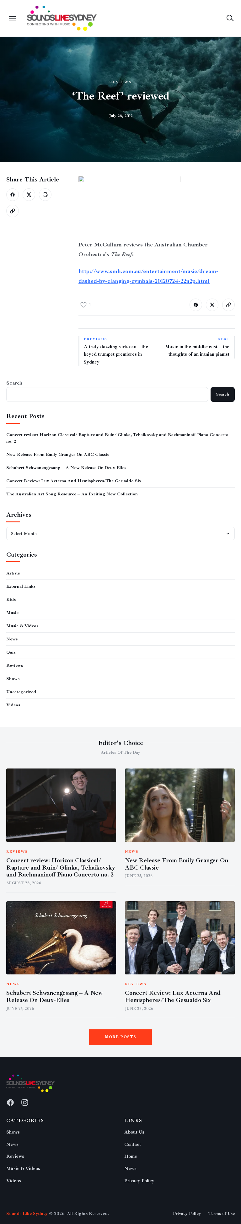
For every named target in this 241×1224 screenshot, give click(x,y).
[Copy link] (12, 211)
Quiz (11, 652)
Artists (13, 573)
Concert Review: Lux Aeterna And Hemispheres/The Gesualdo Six (73, 480)
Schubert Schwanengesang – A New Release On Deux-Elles (66, 467)
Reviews (120, 82)
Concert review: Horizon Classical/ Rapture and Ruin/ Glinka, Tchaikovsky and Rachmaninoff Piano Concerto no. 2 (60, 868)
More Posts (121, 1037)
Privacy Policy (139, 1181)
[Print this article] (45, 194)
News (12, 639)
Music (12, 612)
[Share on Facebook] (12, 194)
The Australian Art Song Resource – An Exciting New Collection (72, 494)
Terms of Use (221, 1213)
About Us (134, 1132)
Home (130, 1156)
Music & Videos (22, 625)
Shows (12, 678)
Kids (11, 599)
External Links (20, 586)
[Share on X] (29, 194)
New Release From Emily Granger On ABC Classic (57, 454)
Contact (132, 1144)
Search (14, 383)
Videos (13, 705)
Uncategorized (21, 691)
